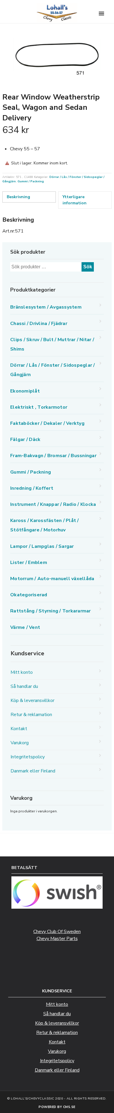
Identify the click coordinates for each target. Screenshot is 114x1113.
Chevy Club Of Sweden (57, 931)
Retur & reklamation (31, 714)
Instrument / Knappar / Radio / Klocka (53, 504)
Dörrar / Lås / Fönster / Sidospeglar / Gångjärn (52, 370)
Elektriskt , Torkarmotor (38, 407)
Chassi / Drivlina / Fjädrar (38, 323)
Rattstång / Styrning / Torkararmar (50, 611)
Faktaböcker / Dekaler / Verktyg (47, 423)
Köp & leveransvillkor (32, 700)
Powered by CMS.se (57, 1107)
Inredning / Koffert (31, 488)
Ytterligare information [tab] (75, 200)
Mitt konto (22, 672)
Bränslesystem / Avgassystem (46, 307)
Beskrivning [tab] (18, 197)
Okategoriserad (28, 595)
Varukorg (20, 743)
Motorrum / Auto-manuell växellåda (52, 578)
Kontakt (19, 728)
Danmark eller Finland (33, 771)
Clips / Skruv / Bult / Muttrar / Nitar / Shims (52, 344)
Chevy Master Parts (57, 938)
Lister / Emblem (28, 562)
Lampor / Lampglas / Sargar (42, 546)
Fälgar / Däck (25, 439)
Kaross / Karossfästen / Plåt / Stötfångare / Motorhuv (44, 525)
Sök (87, 266)
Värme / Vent (25, 627)
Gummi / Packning (31, 181)
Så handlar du (24, 686)
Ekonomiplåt (25, 391)
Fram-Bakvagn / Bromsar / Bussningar (53, 455)
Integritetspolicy (28, 757)
